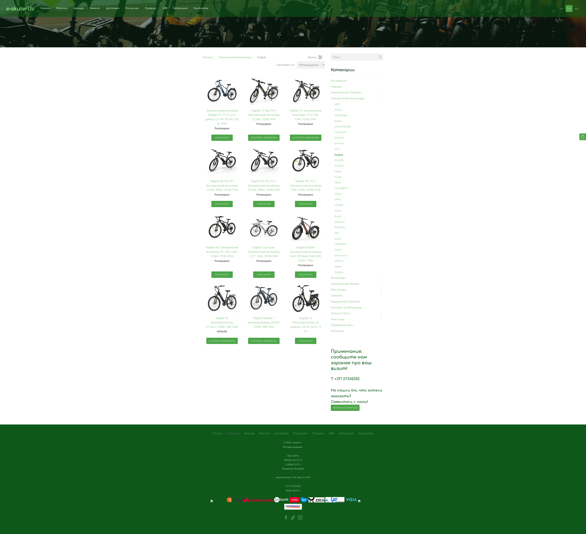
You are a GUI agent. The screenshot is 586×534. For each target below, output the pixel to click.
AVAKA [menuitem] (338, 121)
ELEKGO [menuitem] (339, 165)
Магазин (208, 57)
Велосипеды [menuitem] (338, 278)
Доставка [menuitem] (112, 8)
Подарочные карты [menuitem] (342, 325)
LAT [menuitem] (561, 8)
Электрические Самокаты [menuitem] (346, 92)
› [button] (382, 92)
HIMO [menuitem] (338, 199)
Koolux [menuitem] (338, 210)
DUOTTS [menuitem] (339, 137)
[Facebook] (286, 517)
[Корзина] (582, 137)
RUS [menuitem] (569, 8)
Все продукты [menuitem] (339, 80)
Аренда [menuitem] (79, 8)
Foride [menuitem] (338, 177)
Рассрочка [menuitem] (132, 8)
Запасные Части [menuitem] (340, 313)
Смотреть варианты (264, 137)
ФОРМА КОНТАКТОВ (345, 407)
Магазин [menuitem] (62, 8)
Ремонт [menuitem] (95, 8)
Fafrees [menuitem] (338, 171)
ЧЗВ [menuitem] (164, 8)
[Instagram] (300, 517)
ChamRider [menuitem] (340, 132)
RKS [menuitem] (337, 233)
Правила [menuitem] (150, 8)
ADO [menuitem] (337, 104)
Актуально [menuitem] (180, 8)
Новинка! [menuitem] (336, 86)
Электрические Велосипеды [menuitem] (347, 98)
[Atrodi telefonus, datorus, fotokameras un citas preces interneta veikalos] (293, 494)
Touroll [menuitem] (338, 249)
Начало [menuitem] (45, 8)
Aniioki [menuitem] (338, 109)
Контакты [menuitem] (201, 8)
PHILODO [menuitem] (340, 227)
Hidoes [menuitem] (338, 193)
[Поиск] (380, 57)
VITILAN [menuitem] (339, 261)
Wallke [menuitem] (338, 266)
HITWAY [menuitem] (339, 205)
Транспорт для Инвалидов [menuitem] (346, 307)
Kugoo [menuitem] (338, 216)
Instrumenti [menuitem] (337, 331)
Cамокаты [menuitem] (336, 295)
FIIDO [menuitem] (338, 182)
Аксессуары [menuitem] (338, 319)
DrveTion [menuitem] (339, 143)
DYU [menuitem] (337, 149)
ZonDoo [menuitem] (339, 272)
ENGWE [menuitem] (339, 160)
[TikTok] (293, 517)
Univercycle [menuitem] (341, 255)
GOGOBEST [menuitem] (341, 188)
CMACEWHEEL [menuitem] (343, 126)
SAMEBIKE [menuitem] (340, 244)
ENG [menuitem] (577, 8)
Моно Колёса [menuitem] (338, 289)
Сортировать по (285, 64)
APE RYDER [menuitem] (341, 115)
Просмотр (222, 137)
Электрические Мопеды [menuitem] (345, 283)
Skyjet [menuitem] (338, 238)
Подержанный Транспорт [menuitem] (345, 301)
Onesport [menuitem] (340, 221)
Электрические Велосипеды (235, 57)
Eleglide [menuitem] (339, 154)
